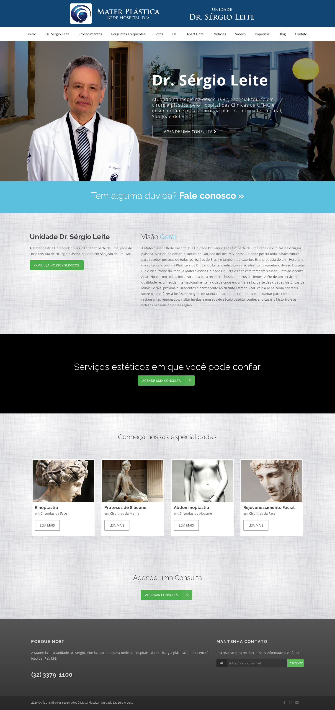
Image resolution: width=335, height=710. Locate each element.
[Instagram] (290, 702)
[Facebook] (284, 702)
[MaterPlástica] (167, 13)
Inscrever (296, 663)
